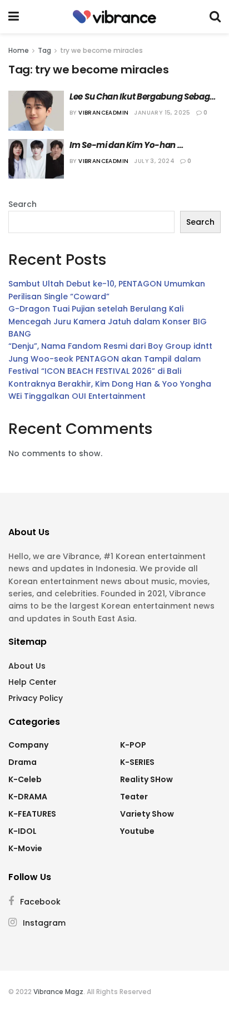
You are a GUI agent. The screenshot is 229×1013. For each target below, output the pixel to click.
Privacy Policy (35, 698)
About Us (27, 665)
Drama (22, 762)
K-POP (133, 744)
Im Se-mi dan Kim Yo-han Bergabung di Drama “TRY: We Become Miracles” (132, 145)
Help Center (32, 682)
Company (28, 744)
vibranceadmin (103, 112)
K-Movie (25, 848)
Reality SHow (146, 779)
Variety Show (147, 813)
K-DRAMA (27, 796)
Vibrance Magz (58, 991)
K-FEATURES (32, 813)
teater (134, 796)
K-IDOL (22, 831)
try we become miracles (101, 50)
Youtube (137, 831)
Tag (44, 50)
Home (18, 50)
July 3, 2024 (154, 161)
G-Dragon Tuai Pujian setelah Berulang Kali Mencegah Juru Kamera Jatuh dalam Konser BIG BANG (107, 321)
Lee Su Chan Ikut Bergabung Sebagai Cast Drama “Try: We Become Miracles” (144, 96)
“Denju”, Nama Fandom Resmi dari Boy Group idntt (110, 346)
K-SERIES (137, 762)
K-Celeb (25, 779)
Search (22, 204)
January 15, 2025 (162, 112)
